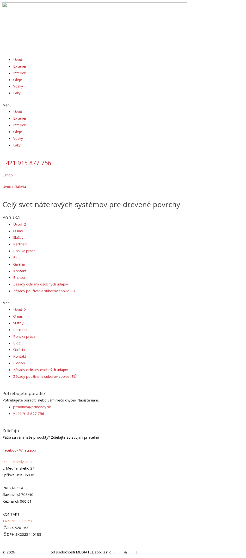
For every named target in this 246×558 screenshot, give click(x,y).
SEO (119, 552)
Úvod (17, 59)
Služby (18, 237)
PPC (131, 552)
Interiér (19, 72)
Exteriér (20, 66)
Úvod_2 (19, 224)
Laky (17, 92)
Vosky (18, 86)
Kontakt (19, 270)
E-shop (19, 277)
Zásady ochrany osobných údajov (40, 284)
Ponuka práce (24, 250)
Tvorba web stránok (33, 552)
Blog (17, 257)
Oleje (17, 79)
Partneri (20, 244)
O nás (18, 230)
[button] (123, 105)
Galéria (20, 186)
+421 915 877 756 (26, 163)
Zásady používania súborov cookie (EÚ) (45, 290)
